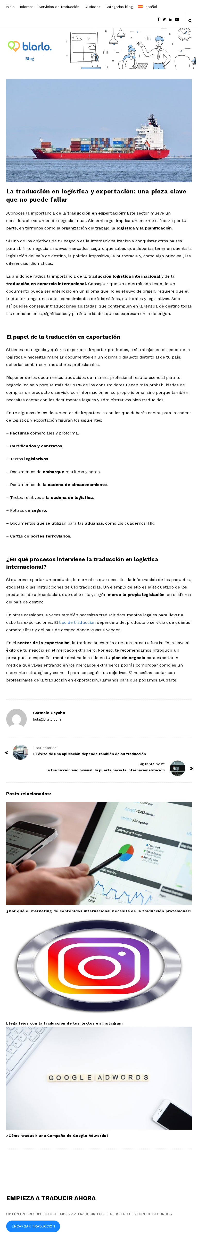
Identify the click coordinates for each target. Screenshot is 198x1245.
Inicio (10, 7)
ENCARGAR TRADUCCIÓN (33, 1226)
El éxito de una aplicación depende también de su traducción (89, 754)
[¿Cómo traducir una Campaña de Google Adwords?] (99, 1078)
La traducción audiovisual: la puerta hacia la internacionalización (105, 770)
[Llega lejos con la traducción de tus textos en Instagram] (99, 965)
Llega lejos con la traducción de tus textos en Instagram (64, 1023)
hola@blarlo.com (47, 719)
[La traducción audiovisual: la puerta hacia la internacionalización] (177, 768)
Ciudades (92, 7)
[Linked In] (170, 19)
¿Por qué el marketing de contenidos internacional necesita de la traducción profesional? (99, 911)
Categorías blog (119, 7)
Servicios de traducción (59, 7)
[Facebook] (159, 19)
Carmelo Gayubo (49, 713)
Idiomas (27, 7)
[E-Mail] (177, 19)
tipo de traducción (77, 622)
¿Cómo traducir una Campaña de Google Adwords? (57, 1135)
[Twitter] (164, 19)
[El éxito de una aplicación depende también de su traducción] (20, 752)
